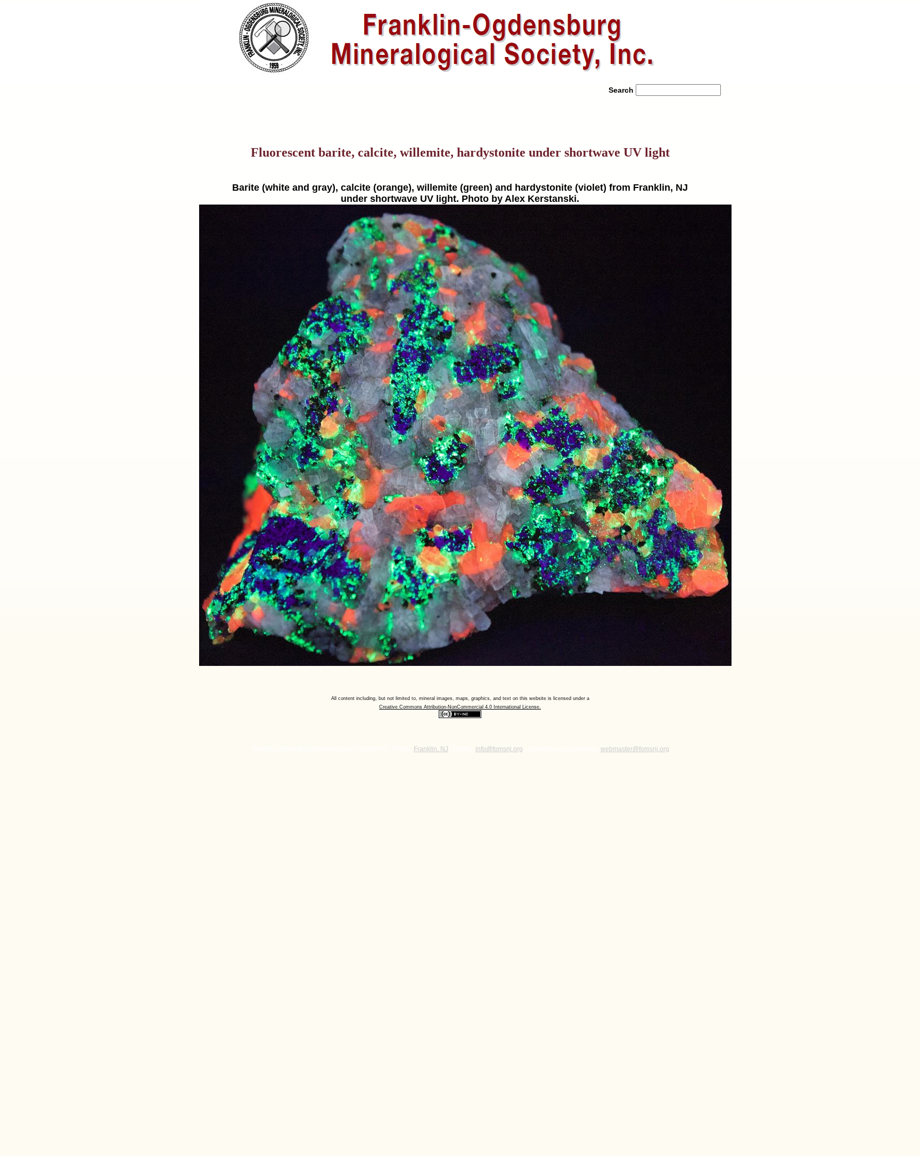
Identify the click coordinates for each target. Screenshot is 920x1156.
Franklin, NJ (431, 749)
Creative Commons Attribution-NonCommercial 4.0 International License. (460, 707)
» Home (223, 106)
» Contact (578, 106)
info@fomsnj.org (499, 749)
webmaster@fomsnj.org (635, 749)
